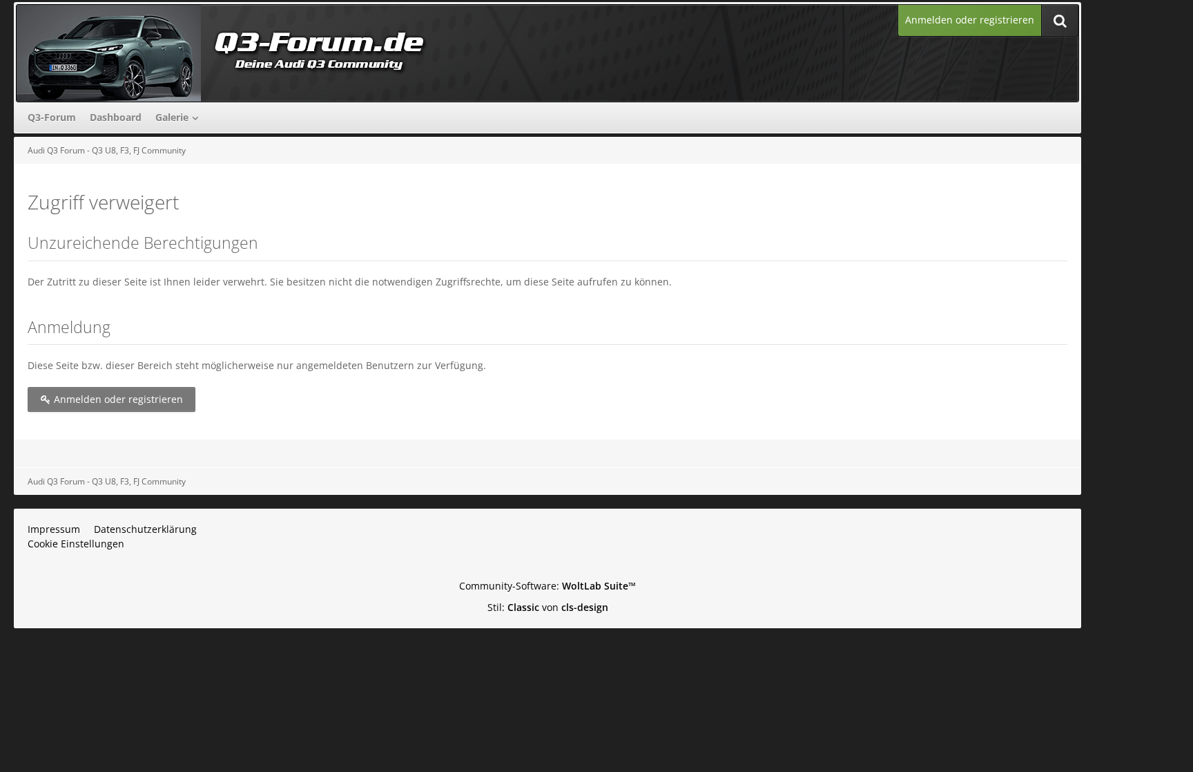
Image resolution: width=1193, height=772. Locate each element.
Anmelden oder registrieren (969, 19)
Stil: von (547, 607)
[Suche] (1060, 20)
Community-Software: (547, 585)
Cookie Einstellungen (76, 543)
